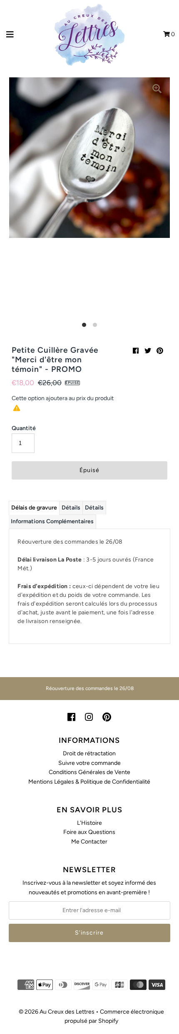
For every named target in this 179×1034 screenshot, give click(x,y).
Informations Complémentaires (52, 521)
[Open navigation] (10, 34)
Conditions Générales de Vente (89, 772)
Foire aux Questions (89, 832)
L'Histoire (89, 822)
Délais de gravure (34, 507)
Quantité (24, 428)
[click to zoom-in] (157, 90)
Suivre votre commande (89, 763)
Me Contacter (89, 841)
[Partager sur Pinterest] (160, 351)
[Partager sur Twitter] (147, 351)
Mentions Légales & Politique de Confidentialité (89, 781)
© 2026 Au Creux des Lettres (56, 1011)
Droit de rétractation (89, 753)
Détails (71, 507)
